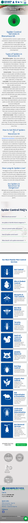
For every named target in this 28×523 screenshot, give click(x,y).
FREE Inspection (21, 445)
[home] (6, 2)
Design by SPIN (23, 516)
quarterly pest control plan (8, 138)
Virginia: (7, 496)
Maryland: (8, 494)
